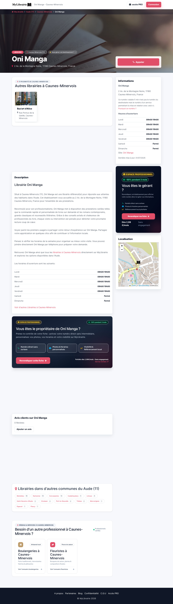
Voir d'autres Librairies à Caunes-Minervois (35, 307)
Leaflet (133, 285)
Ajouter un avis (24, 429)
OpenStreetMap (143, 285)
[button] (138, 262)
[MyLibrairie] (22, 4)
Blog (80, 593)
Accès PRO (113, 593)
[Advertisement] (62, 149)
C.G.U (103, 593)
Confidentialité (91, 593)
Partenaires (70, 593)
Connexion (153, 4)
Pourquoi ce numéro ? (127, 108)
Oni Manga (128, 152)
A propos (58, 593)
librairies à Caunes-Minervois (67, 252)
